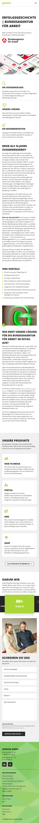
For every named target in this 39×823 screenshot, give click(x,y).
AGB (3, 814)
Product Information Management (14, 786)
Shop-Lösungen (7, 776)
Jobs (3, 801)
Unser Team (6, 799)
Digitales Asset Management (12, 789)
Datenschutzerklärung (18, 728)
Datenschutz (6, 812)
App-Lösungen (7, 784)
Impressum (6, 809)
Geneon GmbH (18, 819)
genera (18, 239)
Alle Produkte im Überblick (18, 564)
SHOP (7, 543)
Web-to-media (12, 463)
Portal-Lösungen (8, 778)
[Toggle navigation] (36, 3)
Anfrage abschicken (12, 734)
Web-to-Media (7, 791)
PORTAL (8, 490)
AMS (6, 516)
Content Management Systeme (12, 781)
